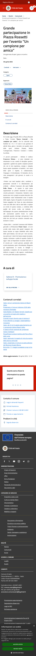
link (8, 640)
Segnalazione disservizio (11, 603)
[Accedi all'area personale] (29, 2)
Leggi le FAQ (8, 606)
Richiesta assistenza (10, 609)
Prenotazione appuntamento (13, 600)
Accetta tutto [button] (18, 644)
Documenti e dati (9, 488)
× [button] (34, 626)
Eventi (6, 564)
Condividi (6, 67)
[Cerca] (32, 8)
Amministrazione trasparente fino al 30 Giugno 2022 (16, 619)
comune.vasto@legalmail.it (13, 587)
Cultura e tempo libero (11, 500)
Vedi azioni (16, 67)
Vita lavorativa (8, 503)
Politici (6, 482)
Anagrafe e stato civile (11, 497)
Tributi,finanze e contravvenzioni (17, 526)
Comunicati (18, 16)
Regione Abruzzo (8, 2)
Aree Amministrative (10, 473)
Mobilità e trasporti (10, 511)
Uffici (5, 476)
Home (4, 16)
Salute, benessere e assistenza (17, 532)
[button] (18, 653)
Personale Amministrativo (12, 485)
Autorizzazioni (11, 535)
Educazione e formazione (15, 520)
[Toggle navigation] (4, 8)
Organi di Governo (10, 470)
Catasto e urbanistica (11, 508)
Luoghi (6, 561)
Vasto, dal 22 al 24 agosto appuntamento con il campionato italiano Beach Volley (17, 326)
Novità (11, 16)
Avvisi (6, 553)
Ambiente (10, 529)
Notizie (6, 547)
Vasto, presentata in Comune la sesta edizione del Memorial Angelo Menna (17, 344)
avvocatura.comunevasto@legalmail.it (13, 592)
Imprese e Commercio (11, 506)
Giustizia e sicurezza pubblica (16, 523)
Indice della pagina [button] (12, 110)
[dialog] (18, 640)
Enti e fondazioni (9, 479)
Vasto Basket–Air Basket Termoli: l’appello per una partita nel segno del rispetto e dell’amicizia (17, 314)
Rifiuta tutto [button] (18, 649)
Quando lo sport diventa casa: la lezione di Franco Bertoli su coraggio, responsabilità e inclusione (16, 320)
